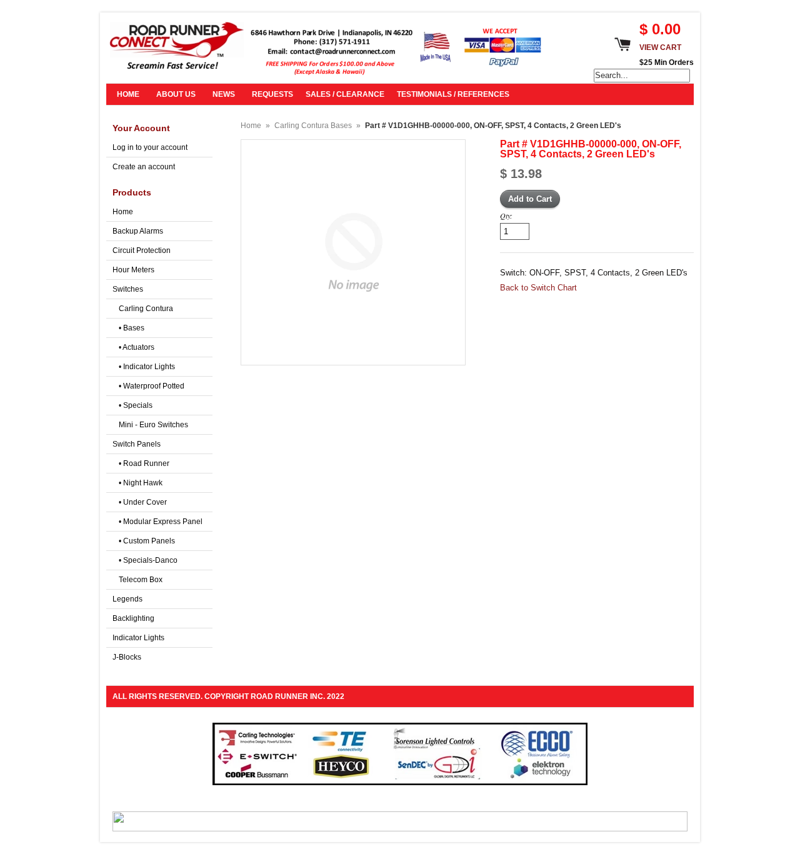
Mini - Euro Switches (153, 424)
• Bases (131, 328)
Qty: (506, 215)
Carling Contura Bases (313, 125)
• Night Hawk (140, 482)
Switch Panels (136, 444)
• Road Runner (144, 463)
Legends (127, 599)
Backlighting (133, 618)
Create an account (143, 166)
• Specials (135, 405)
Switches (127, 289)
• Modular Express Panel (160, 521)
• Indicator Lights (147, 366)
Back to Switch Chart (538, 287)
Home (122, 211)
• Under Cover (143, 502)
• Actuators (136, 347)
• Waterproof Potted (151, 386)
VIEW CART (660, 47)
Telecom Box (140, 579)
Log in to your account (150, 147)
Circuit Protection (141, 250)
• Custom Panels (147, 541)
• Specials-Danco (148, 560)
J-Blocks (126, 657)
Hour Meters (133, 269)
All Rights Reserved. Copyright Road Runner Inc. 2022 (228, 696)
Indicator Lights (138, 637)
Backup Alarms (137, 231)
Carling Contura (146, 308)
